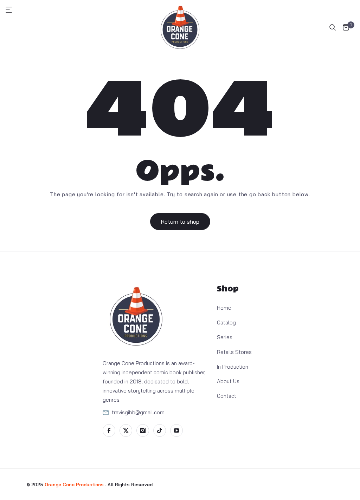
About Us (228, 381)
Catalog (226, 322)
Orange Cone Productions (75, 484)
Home (224, 307)
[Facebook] (109, 430)
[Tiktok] (159, 430)
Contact (226, 396)
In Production (232, 366)
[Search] (332, 27)
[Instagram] (142, 430)
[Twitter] (126, 430)
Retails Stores (234, 352)
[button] (13, 10)
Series (224, 337)
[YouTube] (176, 430)
